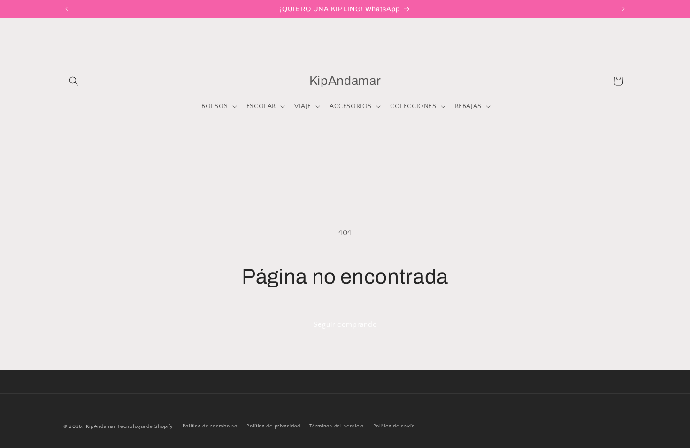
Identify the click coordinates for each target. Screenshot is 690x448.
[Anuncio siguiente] (623, 9)
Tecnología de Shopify (145, 426)
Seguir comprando (345, 325)
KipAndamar (101, 426)
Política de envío (394, 426)
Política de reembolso (210, 426)
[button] (73, 81)
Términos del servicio (336, 426)
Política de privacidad (273, 426)
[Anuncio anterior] (66, 9)
